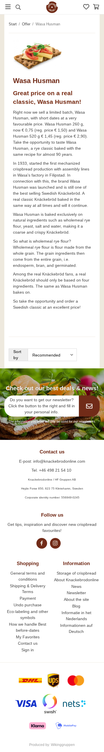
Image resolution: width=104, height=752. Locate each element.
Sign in (27, 650)
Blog (76, 606)
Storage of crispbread (76, 573)
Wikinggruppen (63, 745)
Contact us (28, 643)
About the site (76, 599)
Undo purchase (28, 605)
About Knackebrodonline (76, 579)
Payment (28, 598)
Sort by (17, 354)
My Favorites (28, 637)
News (76, 586)
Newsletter (76, 592)
